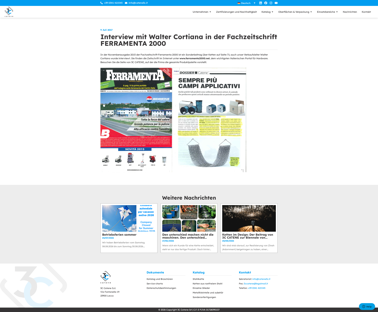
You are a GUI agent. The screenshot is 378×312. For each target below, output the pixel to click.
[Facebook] (265, 2)
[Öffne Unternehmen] (210, 12)
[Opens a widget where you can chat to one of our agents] (367, 307)
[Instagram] (270, 2)
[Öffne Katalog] (272, 12)
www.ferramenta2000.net (195, 58)
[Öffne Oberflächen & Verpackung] (311, 12)
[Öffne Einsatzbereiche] (337, 12)
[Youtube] (276, 2)
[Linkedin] (260, 2)
